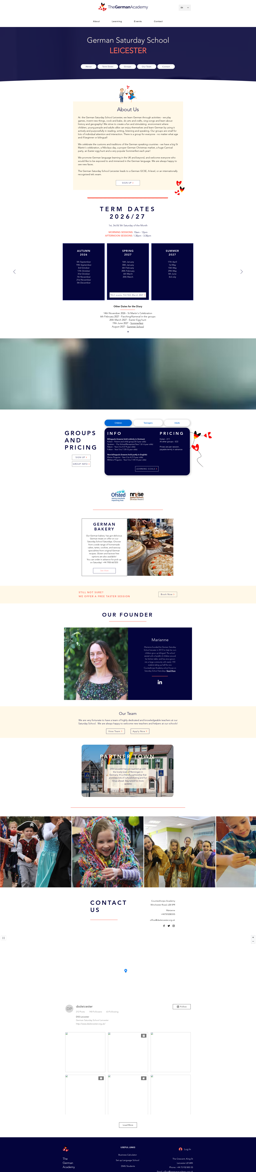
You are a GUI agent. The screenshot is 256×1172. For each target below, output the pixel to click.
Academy (139, 7)
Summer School (135, 326)
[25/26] (128, 331)
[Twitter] (168, 925)
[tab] (118, 423)
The (111, 7)
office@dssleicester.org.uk (162, 920)
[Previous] (14, 272)
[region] (128, 771)
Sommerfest (136, 323)
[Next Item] (251, 851)
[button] (116, 21)
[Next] (242, 272)
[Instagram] (173, 925)
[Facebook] (164, 925)
